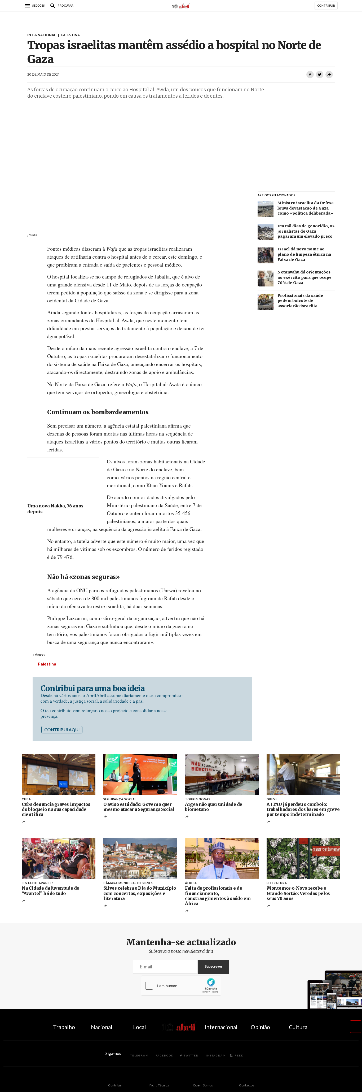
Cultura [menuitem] (298, 1027)
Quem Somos (203, 1085)
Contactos (246, 1085)
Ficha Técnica (159, 1085)
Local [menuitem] (139, 1027)
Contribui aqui (62, 729)
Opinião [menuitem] (260, 1027)
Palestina (47, 663)
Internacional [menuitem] (221, 1027)
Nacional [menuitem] (101, 1027)
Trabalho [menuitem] (64, 1027)
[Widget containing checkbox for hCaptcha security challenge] (181, 986)
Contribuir (115, 1085)
